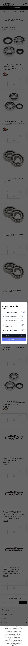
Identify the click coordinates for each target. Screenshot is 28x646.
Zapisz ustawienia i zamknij (14, 336)
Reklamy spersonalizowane (12, 330)
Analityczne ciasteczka (11, 320)
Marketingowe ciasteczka (11, 316)
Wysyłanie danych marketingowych (9, 325)
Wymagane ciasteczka (11, 312)
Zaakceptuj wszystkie (14, 339)
